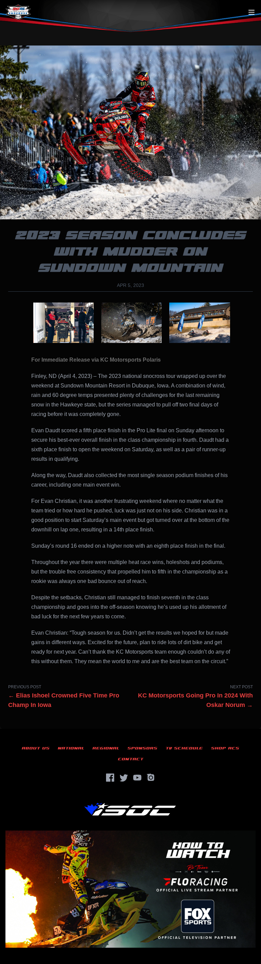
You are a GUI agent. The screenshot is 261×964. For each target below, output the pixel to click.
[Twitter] (124, 778)
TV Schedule (184, 748)
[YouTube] (137, 778)
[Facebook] (110, 778)
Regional (105, 748)
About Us (36, 748)
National (71, 748)
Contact (130, 759)
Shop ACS (225, 748)
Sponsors (142, 748)
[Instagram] (151, 778)
